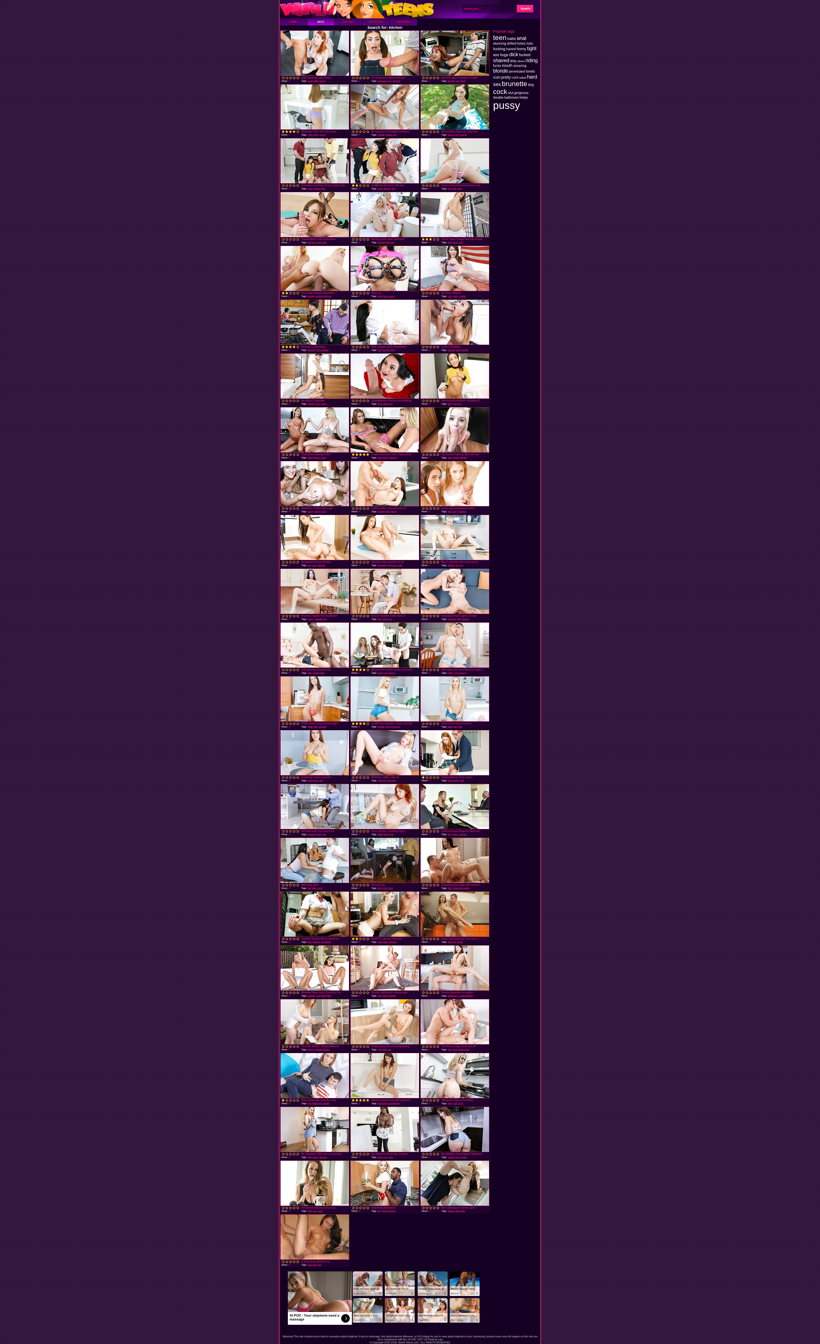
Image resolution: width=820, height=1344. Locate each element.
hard (310, 81)
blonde (463, 457)
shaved (322, 726)
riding (385, 404)
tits (325, 619)
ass (458, 81)
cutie (399, 565)
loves (389, 780)
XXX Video (403, 21)
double (392, 995)
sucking (319, 296)
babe (310, 726)
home (319, 350)
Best (321, 21)
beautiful (319, 619)
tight (388, 242)
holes (450, 673)
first (323, 188)
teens (460, 942)
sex (391, 404)
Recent (348, 21)
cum (310, 134)
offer (462, 1211)
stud (324, 242)
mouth (465, 350)
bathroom (453, 995)
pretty (316, 134)
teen (380, 350)
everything (321, 995)
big (394, 134)
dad (458, 1211)
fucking (451, 81)
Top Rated (376, 21)
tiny (461, 565)
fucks (451, 134)
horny (386, 457)
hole (315, 726)
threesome (463, 1049)
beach (325, 350)
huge (458, 350)
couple (381, 134)
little (329, 995)
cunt (387, 726)
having (463, 134)
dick (454, 188)
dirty (393, 350)
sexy (389, 81)
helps (316, 81)
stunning (452, 619)
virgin (318, 242)
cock (456, 134)
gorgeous (392, 565)
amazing (382, 81)
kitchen (396, 81)
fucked (386, 350)
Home (293, 21)
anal (450, 942)
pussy (322, 81)
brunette (382, 565)
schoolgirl (326, 942)
